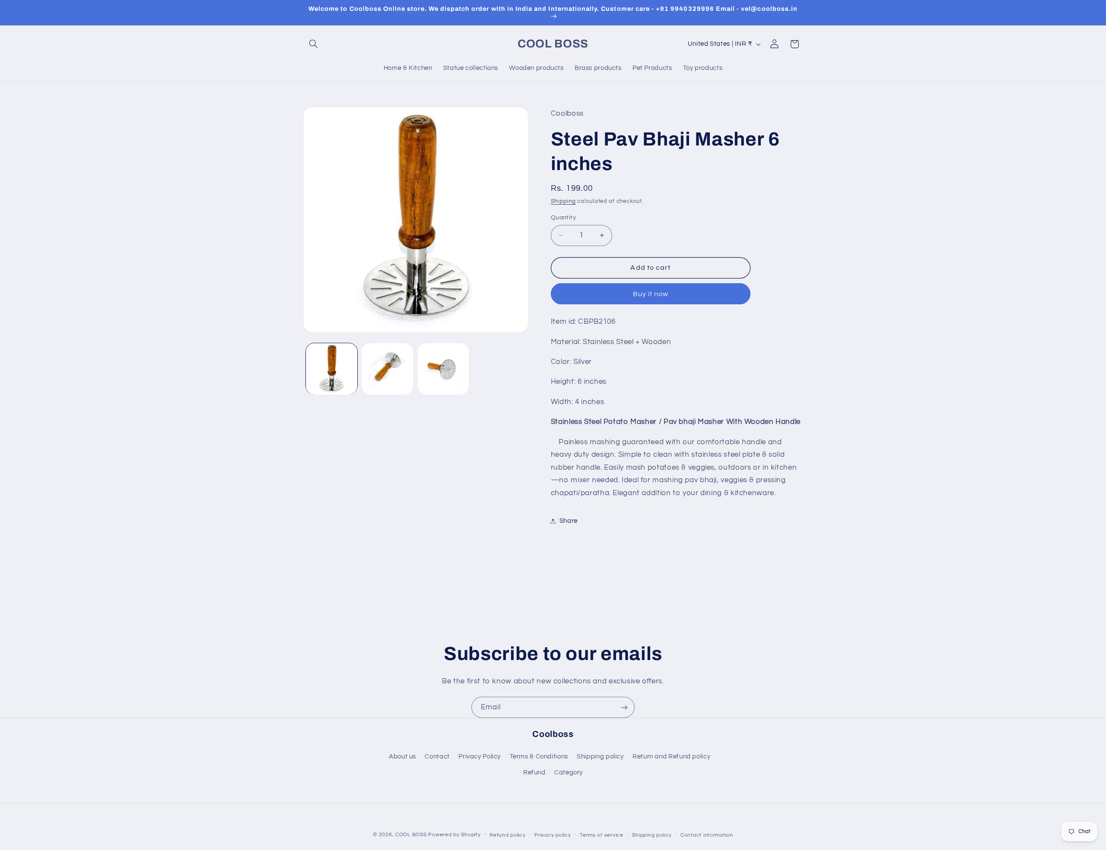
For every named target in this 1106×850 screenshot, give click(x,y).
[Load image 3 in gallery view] (443, 369)
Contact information (706, 835)
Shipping (563, 202)
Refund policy (507, 835)
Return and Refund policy (671, 756)
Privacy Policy (479, 756)
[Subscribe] (624, 707)
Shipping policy (600, 756)
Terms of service (601, 835)
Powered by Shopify (454, 834)
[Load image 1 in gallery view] (331, 369)
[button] (314, 44)
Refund (534, 772)
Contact (437, 756)
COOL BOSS (411, 834)
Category (568, 772)
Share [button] (568, 521)
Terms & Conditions (539, 756)
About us (402, 756)
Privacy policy (552, 835)
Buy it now (651, 294)
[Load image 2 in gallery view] (387, 369)
